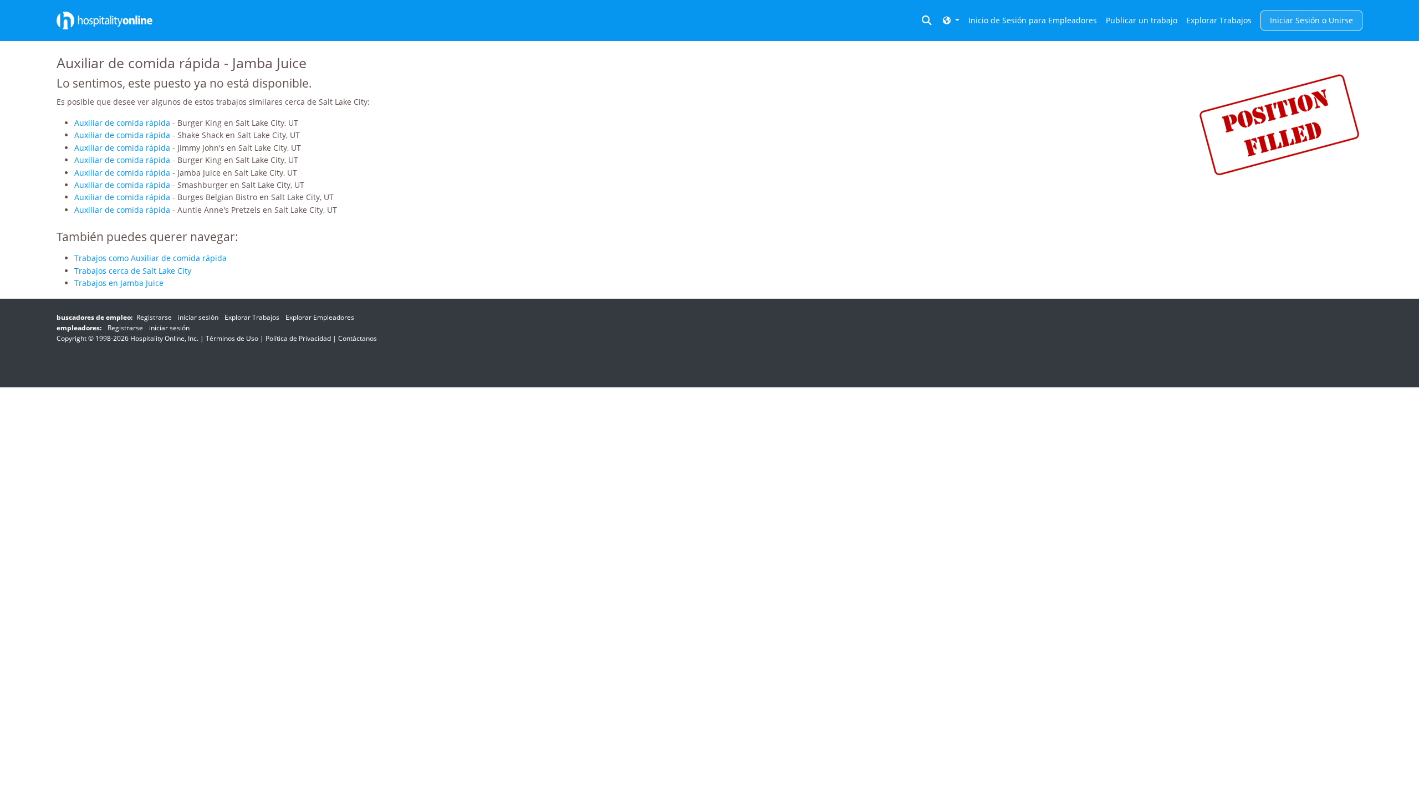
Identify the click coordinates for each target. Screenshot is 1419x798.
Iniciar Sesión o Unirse (1311, 20)
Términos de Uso (232, 338)
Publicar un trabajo (1141, 20)
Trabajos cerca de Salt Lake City (132, 270)
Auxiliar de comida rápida (122, 122)
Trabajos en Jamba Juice (119, 283)
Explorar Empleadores (319, 317)
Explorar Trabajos (1219, 20)
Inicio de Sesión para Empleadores (1032, 20)
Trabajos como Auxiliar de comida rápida (150, 258)
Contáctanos (357, 338)
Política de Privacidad (298, 338)
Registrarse (154, 317)
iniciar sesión (198, 317)
